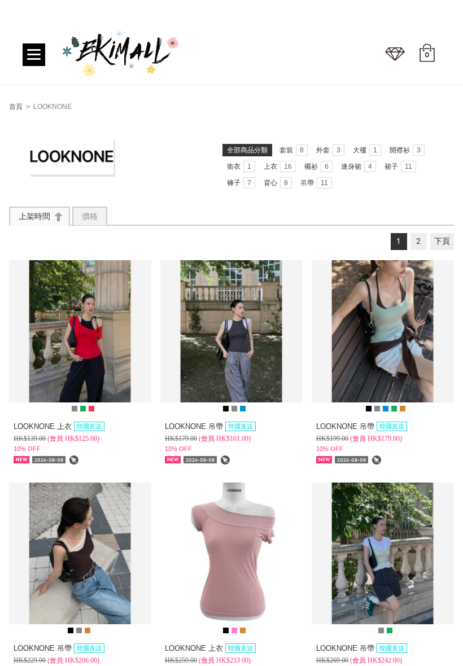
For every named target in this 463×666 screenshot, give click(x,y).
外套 (328, 150)
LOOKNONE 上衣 (58, 426)
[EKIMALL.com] (121, 57)
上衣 (278, 166)
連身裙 (356, 166)
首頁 (16, 107)
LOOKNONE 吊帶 (209, 426)
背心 (276, 183)
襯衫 (316, 166)
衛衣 (239, 166)
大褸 (365, 150)
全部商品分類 (247, 150)
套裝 (291, 150)
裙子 (398, 166)
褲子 (239, 183)
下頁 (442, 241)
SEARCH (395, 54)
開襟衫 (405, 150)
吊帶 (314, 183)
